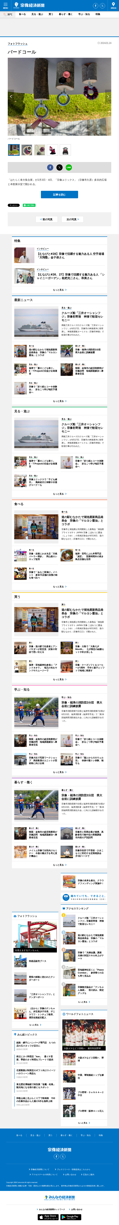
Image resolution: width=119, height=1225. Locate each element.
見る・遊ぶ (37, 14)
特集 (98, 14)
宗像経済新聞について (40, 1169)
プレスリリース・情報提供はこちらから (73, 1169)
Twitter (102, 5)
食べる (22, 14)
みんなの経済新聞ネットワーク (59, 1198)
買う (51, 14)
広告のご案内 (88, 1174)
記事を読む (59, 194)
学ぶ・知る (84, 14)
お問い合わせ (70, 1174)
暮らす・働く (66, 14)
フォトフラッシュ (18, 43)
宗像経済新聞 (29, 5)
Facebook (95, 5)
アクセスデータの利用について (45, 1174)
